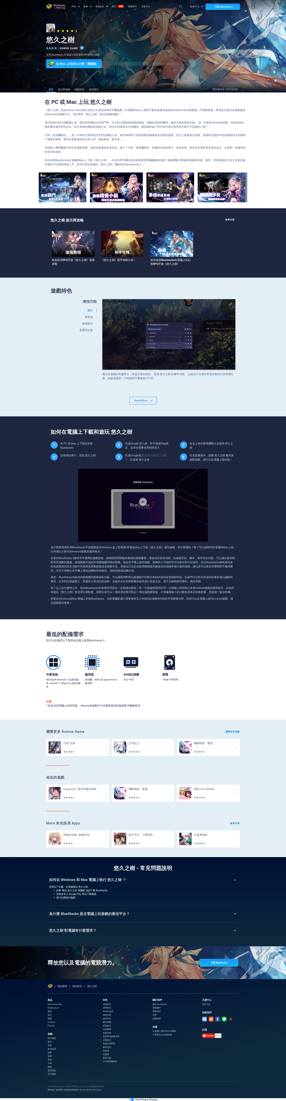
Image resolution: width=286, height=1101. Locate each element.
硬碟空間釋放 (109, 1043)
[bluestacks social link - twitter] (230, 1019)
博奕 (50, 1059)
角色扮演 (51, 48)
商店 (117, 6)
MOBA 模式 (108, 1011)
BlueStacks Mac (55, 1004)
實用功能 (107, 1058)
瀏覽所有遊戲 (233, 731)
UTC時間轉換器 (110, 1061)
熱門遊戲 (52, 1038)
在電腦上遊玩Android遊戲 (164, 1031)
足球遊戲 (52, 1074)
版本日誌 (206, 1004)
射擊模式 (107, 1008)
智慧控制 (107, 1033)
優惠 (50, 1011)
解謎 (50, 1067)
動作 (50, 1042)
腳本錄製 (107, 1022)
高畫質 (106, 1054)
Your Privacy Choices (146, 1099)
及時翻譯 (107, 1029)
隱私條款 (51, 1090)
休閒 (50, 1056)
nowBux (51, 1022)
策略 (50, 1052)
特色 (74, 6)
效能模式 (107, 1040)
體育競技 (52, 1070)
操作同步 (107, 1018)
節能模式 (107, 1025)
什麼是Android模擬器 (162, 1034)
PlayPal (51, 1025)
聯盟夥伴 (132, 6)
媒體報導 (157, 1018)
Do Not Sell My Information (91, 1090)
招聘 (155, 1015)
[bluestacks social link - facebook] (217, 1019)
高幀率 (106, 1051)
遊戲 (86, 6)
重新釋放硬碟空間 (111, 1036)
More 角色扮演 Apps (63, 823)
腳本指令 (107, 1047)
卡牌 (50, 1063)
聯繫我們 (157, 1011)
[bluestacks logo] (55, 6)
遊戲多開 (107, 1015)
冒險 (50, 1045)
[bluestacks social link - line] (224, 1019)
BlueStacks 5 (53, 1008)
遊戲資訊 (99, 6)
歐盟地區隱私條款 (71, 1090)
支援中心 (145, 6)
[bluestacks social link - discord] (204, 1019)
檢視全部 (235, 823)
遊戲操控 (107, 1004)
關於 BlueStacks (160, 1004)
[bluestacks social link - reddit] (211, 1019)
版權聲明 (59, 1090)
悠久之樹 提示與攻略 (67, 220)
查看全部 (230, 219)
